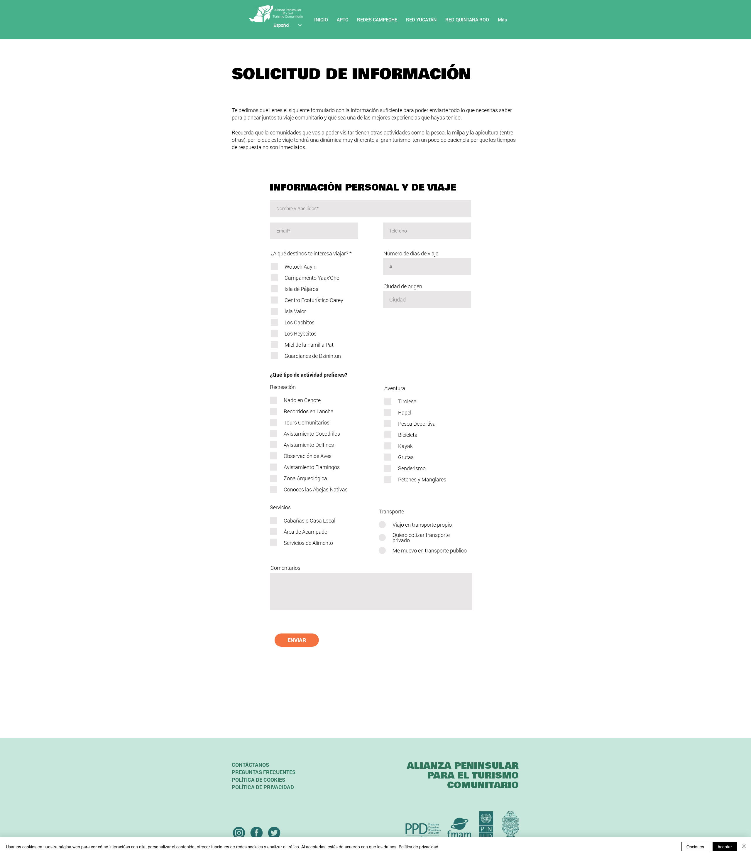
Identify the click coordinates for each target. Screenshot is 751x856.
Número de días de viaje (410, 253)
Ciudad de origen (402, 286)
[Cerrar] (743, 846)
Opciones (695, 847)
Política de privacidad (418, 847)
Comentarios (285, 567)
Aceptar (725, 847)
